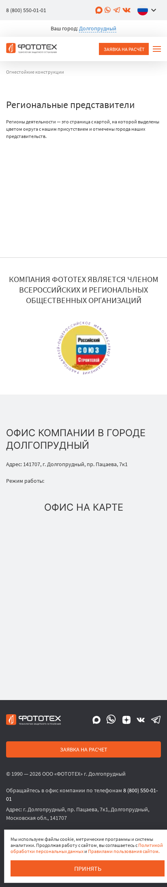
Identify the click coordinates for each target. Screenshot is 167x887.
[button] (149, 10)
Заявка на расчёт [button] (124, 49)
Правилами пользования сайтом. (124, 851)
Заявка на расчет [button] (83, 749)
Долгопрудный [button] (97, 28)
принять (87, 868)
